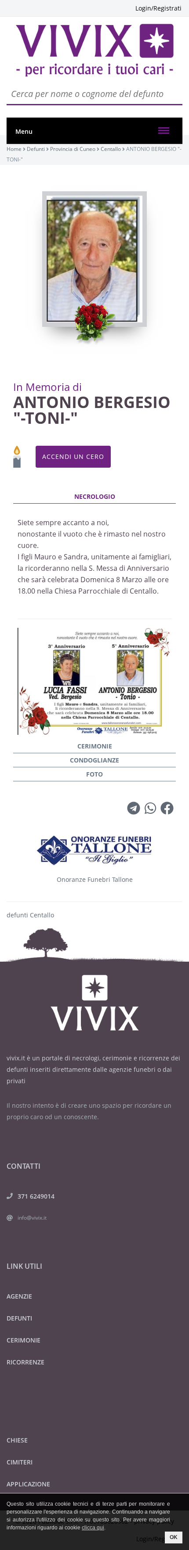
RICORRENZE (25, 1362)
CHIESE (17, 1440)
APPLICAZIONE (28, 1484)
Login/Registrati (158, 8)
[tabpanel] (94, 614)
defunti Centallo (30, 915)
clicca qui (93, 1528)
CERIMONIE (23, 1340)
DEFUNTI (19, 1318)
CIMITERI (20, 1462)
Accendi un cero (73, 456)
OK (174, 1537)
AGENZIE (19, 1296)
